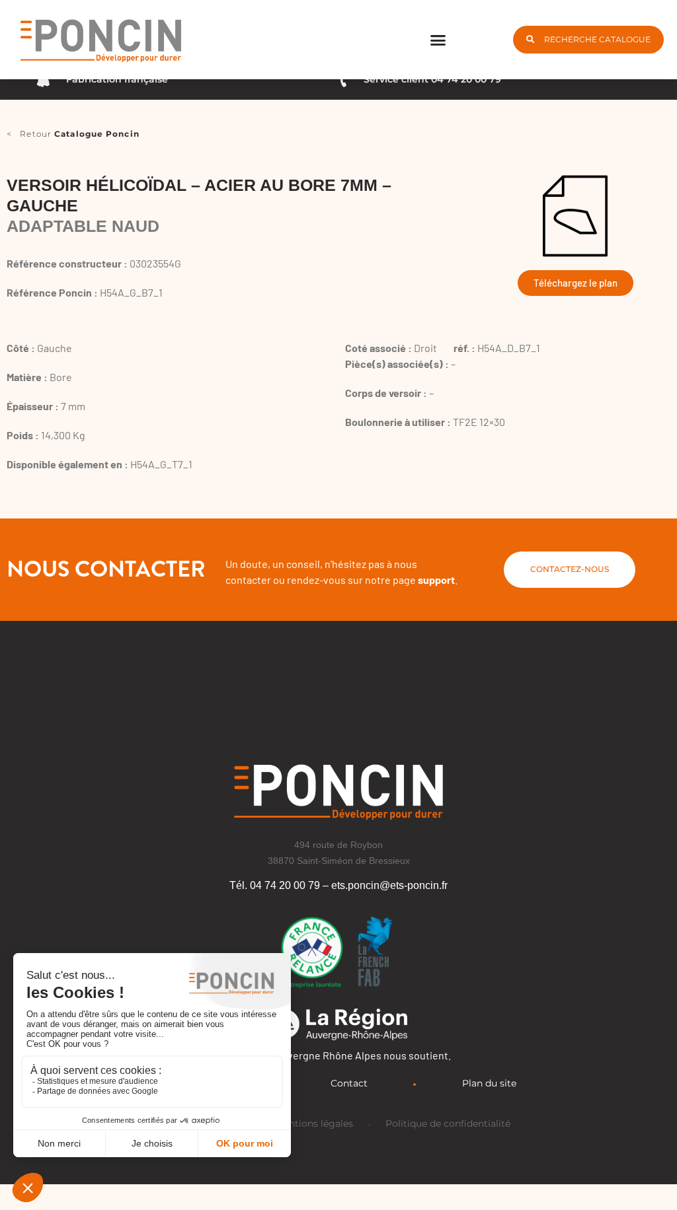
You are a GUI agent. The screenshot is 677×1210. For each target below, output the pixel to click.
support (436, 579)
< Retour (73, 134)
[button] (438, 39)
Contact (349, 1083)
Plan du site (489, 1083)
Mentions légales (314, 1123)
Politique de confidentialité (447, 1123)
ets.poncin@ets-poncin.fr (389, 885)
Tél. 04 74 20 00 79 (274, 885)
